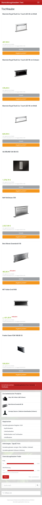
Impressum (10, 500)
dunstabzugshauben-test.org (21, 502)
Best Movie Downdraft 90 (11, 244)
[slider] (6, 464)
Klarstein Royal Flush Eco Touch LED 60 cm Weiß (19, 14)
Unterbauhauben (9, 431)
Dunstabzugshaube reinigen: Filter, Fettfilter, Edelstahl (18, 447)
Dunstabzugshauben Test (12, 2)
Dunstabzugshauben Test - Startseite (24, 385)
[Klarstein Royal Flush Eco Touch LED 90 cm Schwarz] (21, 74)
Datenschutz (17, 500)
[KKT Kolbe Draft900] (21, 303)
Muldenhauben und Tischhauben (13, 434)
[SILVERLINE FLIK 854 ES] (21, 166)
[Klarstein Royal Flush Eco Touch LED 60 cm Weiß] (21, 28)
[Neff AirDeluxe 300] (21, 212)
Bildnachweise (26, 500)
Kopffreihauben (8, 428)
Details (21, 49)
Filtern (6, 477)
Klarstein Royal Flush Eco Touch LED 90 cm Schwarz (20, 60)
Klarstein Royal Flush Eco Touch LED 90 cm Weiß (19, 106)
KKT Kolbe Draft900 (9, 290)
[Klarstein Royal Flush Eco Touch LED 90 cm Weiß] (21, 120)
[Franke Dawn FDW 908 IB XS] (21, 349)
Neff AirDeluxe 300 (9, 198)
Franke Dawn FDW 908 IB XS (12, 335)
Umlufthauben (8, 437)
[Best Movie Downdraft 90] (21, 258)
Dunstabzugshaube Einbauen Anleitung (14, 450)
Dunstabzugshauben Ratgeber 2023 (13, 425)
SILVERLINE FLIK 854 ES (10, 152)
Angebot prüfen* (21, 53)
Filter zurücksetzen (34, 477)
